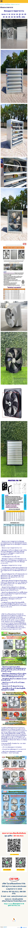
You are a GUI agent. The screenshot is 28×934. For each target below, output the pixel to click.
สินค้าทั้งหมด (7, 4)
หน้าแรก (2, 4)
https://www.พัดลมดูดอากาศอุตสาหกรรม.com (14, 904)
